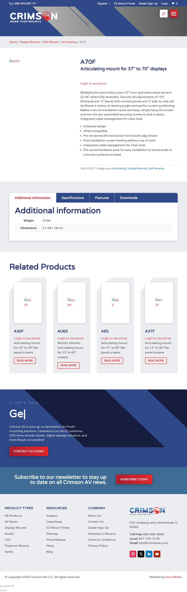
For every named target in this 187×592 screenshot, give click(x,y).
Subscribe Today (134, 479)
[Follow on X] (141, 554)
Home (13, 42)
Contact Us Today (29, 451)
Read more (25, 360)
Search (164, 17)
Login (164, 3)
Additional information (33, 198)
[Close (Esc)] (12, 586)
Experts (102, 3)
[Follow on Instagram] (133, 554)
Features (102, 198)
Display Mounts (30, 42)
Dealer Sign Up (148, 3)
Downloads (129, 198)
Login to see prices (93, 83)
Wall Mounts (51, 42)
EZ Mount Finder (124, 3)
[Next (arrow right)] (5, 590)
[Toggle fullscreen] (5, 586)
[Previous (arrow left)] (1, 590)
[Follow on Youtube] (157, 554)
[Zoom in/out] (1, 586)
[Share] (8, 586)
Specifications (73, 198)
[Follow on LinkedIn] (149, 554)
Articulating (69, 42)
